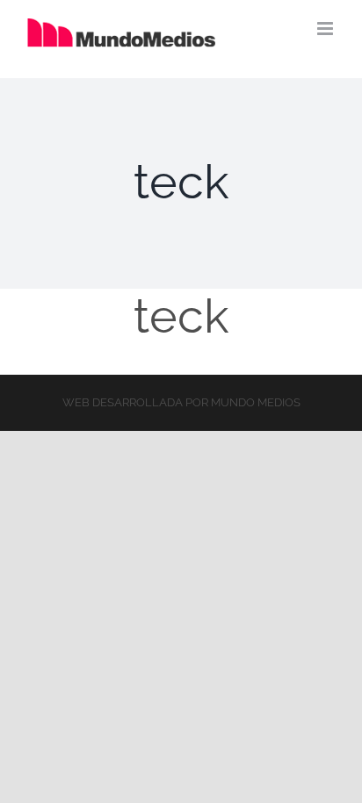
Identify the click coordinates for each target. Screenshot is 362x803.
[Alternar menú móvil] (326, 28)
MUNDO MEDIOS (255, 402)
